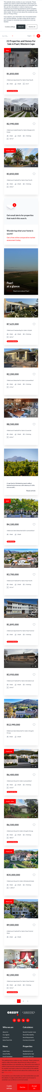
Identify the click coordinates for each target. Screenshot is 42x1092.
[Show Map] (38, 36)
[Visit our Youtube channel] (28, 1020)
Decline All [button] (32, 27)
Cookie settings (9, 1087)
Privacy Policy (8, 1072)
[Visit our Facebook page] (14, 1020)
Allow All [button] (21, 27)
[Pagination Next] (28, 1001)
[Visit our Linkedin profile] (19, 1020)
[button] (36, 59)
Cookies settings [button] (10, 27)
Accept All (34, 1087)
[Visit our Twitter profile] (23, 1020)
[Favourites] (34, 73)
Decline (22, 1087)
